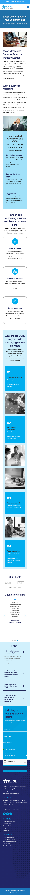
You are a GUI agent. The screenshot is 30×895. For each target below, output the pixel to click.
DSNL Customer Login (9, 821)
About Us (5, 828)
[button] (9, 587)
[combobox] (4, 749)
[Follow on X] (7, 813)
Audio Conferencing (8, 837)
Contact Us (6, 830)
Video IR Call (6, 843)
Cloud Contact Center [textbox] (9, 755)
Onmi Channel (7, 846)
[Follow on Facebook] (10, 813)
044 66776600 (15, 809)
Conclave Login (7, 826)
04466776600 (20, 1)
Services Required (7, 753)
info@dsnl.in (6, 809)
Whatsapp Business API (9, 841)
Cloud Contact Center (9, 839)
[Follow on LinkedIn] (4, 813)
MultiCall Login (7, 823)
